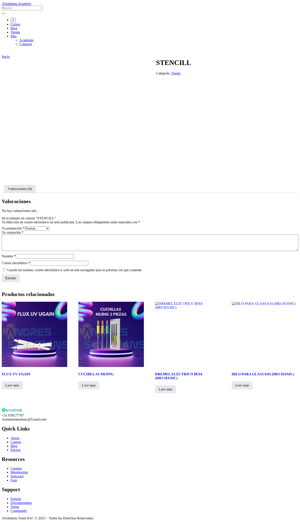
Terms (15, 507)
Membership (19, 472)
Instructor (17, 476)
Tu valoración (12, 232)
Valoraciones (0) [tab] (20, 189)
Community (19, 511)
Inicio (6, 56)
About (15, 438)
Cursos (15, 24)
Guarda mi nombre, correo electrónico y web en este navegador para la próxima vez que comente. (74, 270)
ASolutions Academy (16, 3)
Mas (13, 36)
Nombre (9, 256)
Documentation (21, 503)
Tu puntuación (13, 228)
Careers (16, 442)
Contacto (25, 44)
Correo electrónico (16, 263)
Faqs (14, 480)
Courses (16, 468)
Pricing (15, 450)
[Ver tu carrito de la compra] (4, 52)
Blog (14, 28)
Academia (26, 40)
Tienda (15, 32)
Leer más (12, 385)
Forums (16, 499)
